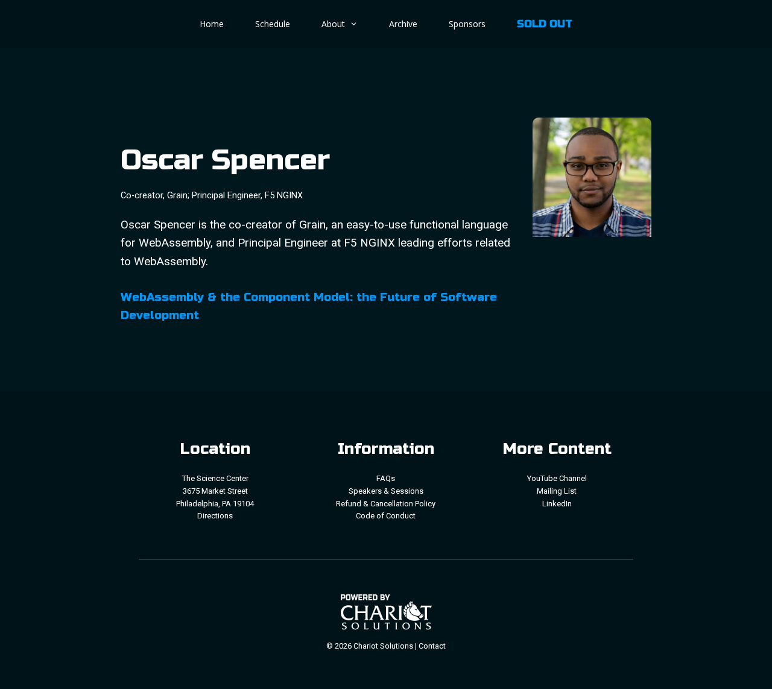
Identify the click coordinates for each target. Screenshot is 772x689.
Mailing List (557, 491)
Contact (432, 645)
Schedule (272, 24)
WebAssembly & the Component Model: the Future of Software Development (309, 306)
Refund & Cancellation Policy (385, 503)
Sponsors (467, 24)
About (333, 24)
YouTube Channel (557, 478)
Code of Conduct (386, 515)
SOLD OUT (544, 23)
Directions (215, 515)
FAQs (385, 478)
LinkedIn (557, 503)
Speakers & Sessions (386, 491)
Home (212, 24)
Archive (403, 24)
